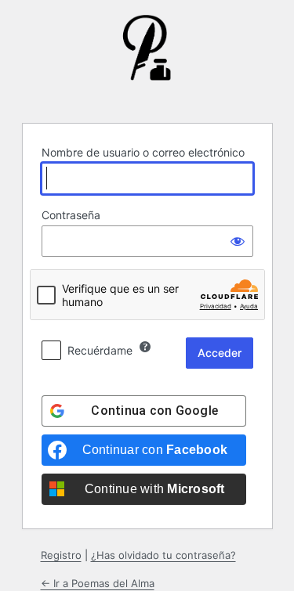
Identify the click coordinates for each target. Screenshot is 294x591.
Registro (61, 555)
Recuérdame (99, 350)
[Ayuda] (145, 346)
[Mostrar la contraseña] (237, 241)
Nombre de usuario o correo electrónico (143, 152)
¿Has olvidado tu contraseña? (163, 555)
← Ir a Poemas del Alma (97, 583)
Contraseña (71, 215)
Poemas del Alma (147, 59)
